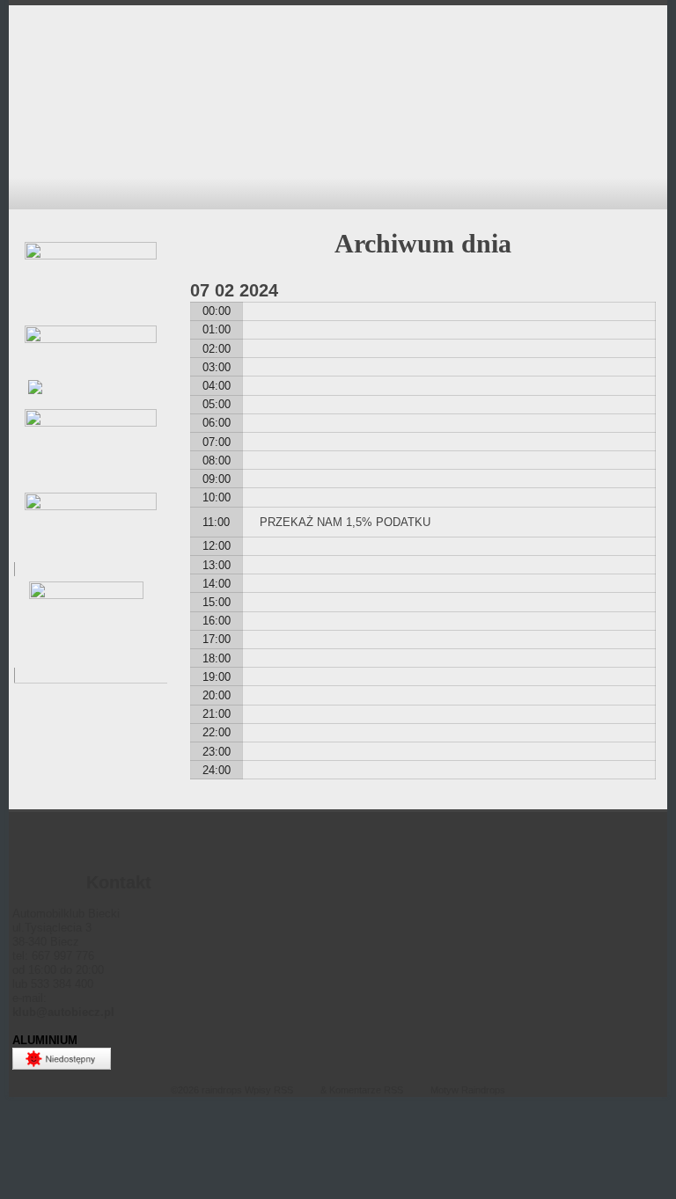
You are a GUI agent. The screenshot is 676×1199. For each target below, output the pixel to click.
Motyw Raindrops (467, 1090)
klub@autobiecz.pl (63, 1012)
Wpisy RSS (269, 1090)
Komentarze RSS (366, 1090)
